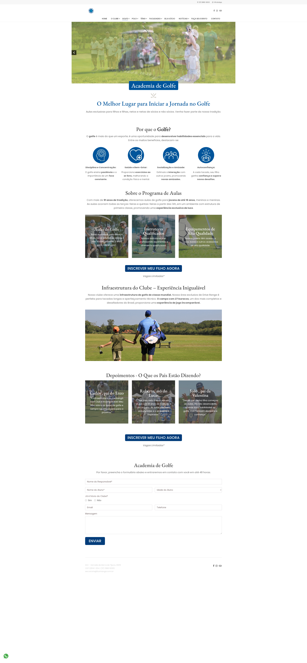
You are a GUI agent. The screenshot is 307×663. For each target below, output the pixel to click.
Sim (89, 500)
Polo (134, 18)
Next (233, 52)
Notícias (183, 18)
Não (98, 500)
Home (104, 18)
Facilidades (154, 18)
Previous (74, 52)
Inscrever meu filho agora (153, 268)
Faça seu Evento (199, 18)
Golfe (125, 18)
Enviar (95, 541)
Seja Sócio (169, 18)
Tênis (142, 18)
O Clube (114, 18)
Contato (215, 18)
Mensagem (91, 513)
